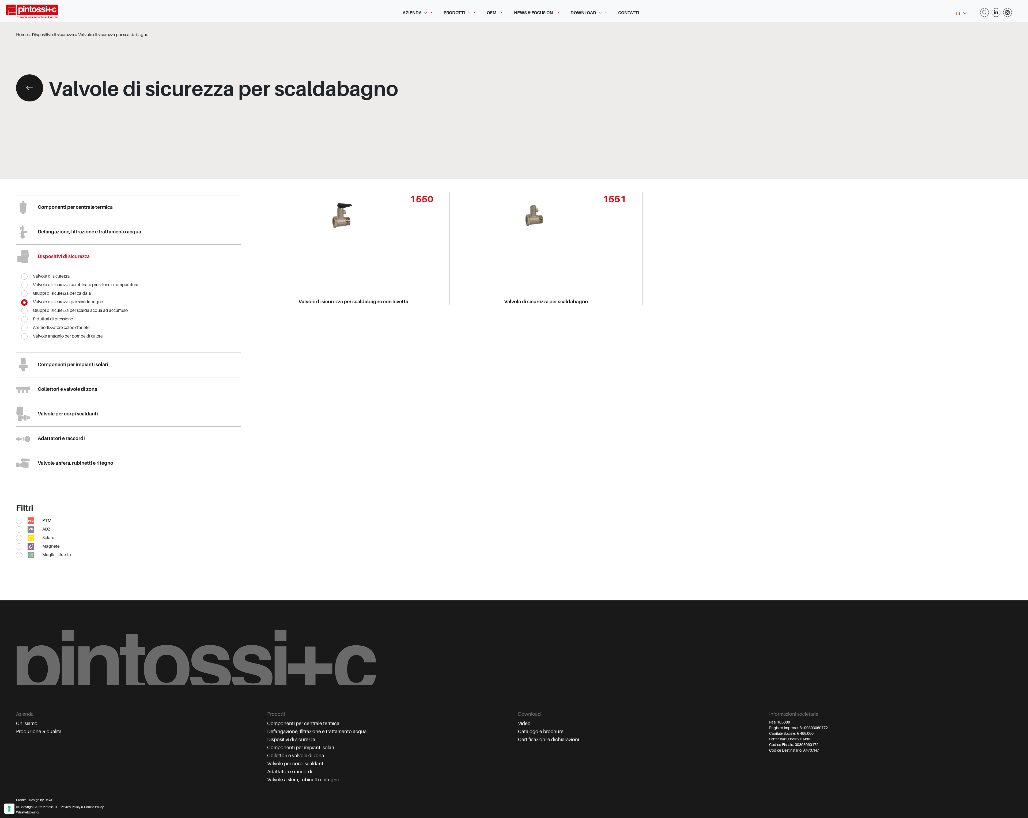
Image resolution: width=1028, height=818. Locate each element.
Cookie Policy (94, 807)
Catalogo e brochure (541, 731)
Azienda (412, 12)
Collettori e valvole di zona (295, 755)
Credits (21, 800)
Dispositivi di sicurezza (291, 739)
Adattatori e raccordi (289, 771)
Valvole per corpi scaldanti (295, 763)
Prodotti (454, 12)
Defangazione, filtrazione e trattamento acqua (317, 731)
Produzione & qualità (39, 731)
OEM (491, 12)
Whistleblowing (27, 812)
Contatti (628, 12)
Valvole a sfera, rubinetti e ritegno (303, 779)
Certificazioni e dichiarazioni (548, 739)
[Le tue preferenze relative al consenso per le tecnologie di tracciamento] (9, 809)
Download (583, 12)
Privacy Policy (70, 807)
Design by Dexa (40, 800)
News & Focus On (533, 12)
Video (524, 723)
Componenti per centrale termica (303, 723)
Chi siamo (26, 723)
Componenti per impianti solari (300, 747)
